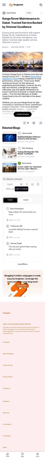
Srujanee (6, 313)
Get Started (22, 286)
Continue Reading (22, 114)
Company (6, 342)
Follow (29, 13)
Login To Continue (21, 189)
